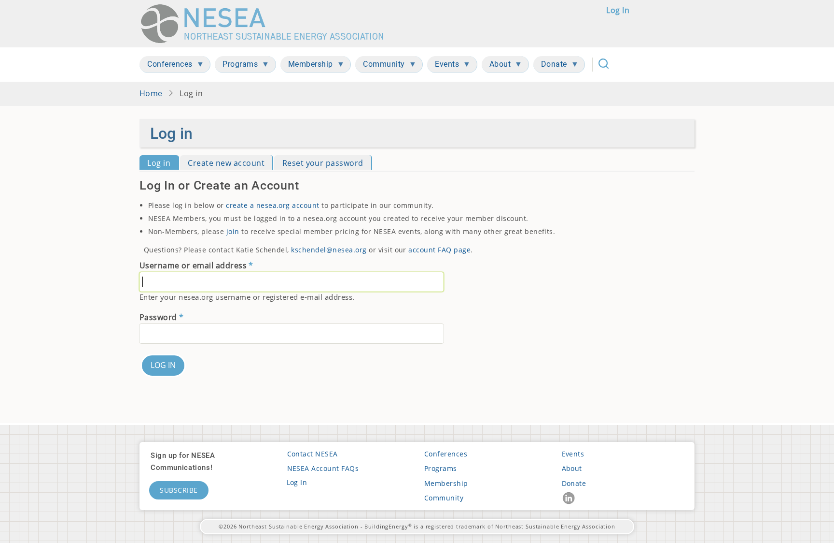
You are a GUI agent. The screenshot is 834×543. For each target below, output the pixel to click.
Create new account (226, 163)
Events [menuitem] (443, 66)
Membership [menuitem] (306, 66)
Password (158, 317)
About (572, 468)
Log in (617, 10)
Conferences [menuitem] (166, 66)
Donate (574, 483)
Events (573, 453)
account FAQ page (439, 249)
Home (151, 93)
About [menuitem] (496, 66)
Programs (440, 468)
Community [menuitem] (380, 66)
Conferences (445, 453)
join (232, 231)
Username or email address (193, 265)
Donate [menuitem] (550, 66)
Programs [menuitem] (236, 66)
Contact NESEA (312, 453)
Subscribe (179, 490)
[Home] (266, 23)
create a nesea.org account (273, 205)
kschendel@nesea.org (328, 249)
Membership (446, 483)
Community (443, 497)
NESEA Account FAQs (323, 468)
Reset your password (322, 163)
